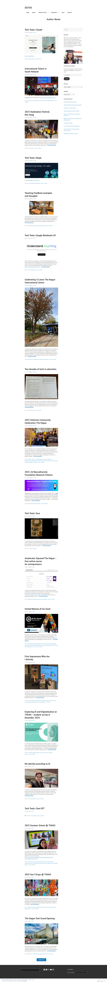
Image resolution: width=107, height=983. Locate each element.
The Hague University (68, 123)
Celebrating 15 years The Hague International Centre (40, 281)
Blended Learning (32, 643)
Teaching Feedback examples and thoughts (73, 105)
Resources (54, 12)
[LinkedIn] (44, 970)
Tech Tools (56, 645)
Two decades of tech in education (40, 369)
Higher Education (50, 100)
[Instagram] (53, 970)
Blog (63, 12)
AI (28, 183)
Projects (43, 863)
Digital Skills (37, 183)
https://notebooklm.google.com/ (32, 267)
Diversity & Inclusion (43, 100)
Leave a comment (38, 59)
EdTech (50, 643)
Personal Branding (42, 702)
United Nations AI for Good (37, 608)
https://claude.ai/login (29, 56)
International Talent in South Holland (36, 70)
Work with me (42, 12)
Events (26, 645)
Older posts (41, 959)
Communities (41, 359)
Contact (69, 12)
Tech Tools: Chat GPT (35, 808)
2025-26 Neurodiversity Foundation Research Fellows (39, 473)
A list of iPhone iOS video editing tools (72, 126)
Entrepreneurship (28, 460)
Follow (66, 78)
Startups (30, 462)
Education (30, 225)
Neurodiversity (37, 503)
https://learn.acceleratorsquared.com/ (33, 594)
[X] (49, 970)
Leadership (49, 460)
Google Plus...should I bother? (70, 108)
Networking (46, 359)
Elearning (39, 599)
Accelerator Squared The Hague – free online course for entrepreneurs (40, 561)
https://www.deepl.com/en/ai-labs (32, 180)
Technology (35, 462)
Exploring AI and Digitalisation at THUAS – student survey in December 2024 (41, 714)
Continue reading (51, 145)
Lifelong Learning (42, 225)
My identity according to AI (37, 763)
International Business (42, 460)
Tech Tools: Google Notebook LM (40, 235)
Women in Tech (32, 646)
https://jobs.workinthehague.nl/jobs (47, 97)
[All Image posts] (25, 815)
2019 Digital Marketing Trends (70, 102)
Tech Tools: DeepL (33, 157)
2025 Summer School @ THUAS (40, 825)
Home (27, 12)
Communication (31, 59)
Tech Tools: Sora (32, 513)
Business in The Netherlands (33, 100)
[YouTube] (51, 970)
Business (30, 459)
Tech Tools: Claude (33, 29)
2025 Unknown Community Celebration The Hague (38, 421)
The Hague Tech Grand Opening (40, 918)
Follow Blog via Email (69, 66)
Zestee (28, 7)
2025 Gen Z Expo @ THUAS (38, 874)
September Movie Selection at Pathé (71, 111)
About (34, 12)
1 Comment (48, 702)
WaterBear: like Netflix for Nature (71, 133)
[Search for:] (73, 29)
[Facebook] (46, 970)
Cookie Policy (24, 980)
